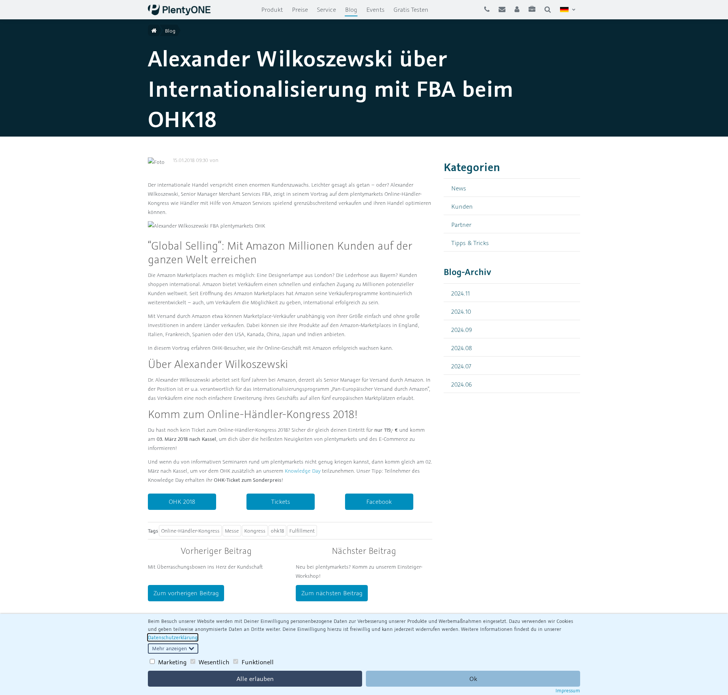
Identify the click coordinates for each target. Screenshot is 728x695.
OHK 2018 (182, 501)
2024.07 (461, 366)
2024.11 (460, 293)
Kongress (254, 530)
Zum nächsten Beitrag (331, 593)
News (458, 188)
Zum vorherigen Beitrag (186, 593)
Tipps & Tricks (470, 243)
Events (375, 9)
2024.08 (461, 348)
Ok (473, 679)
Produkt (272, 9)
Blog (353, 9)
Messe (232, 530)
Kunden (462, 206)
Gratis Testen (411, 9)
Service (326, 9)
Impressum (567, 690)
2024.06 (461, 384)
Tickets (280, 501)
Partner (461, 224)
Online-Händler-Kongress (190, 530)
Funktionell (258, 662)
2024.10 (461, 311)
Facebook (379, 501)
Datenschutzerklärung (173, 637)
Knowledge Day (302, 470)
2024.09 (461, 329)
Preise (300, 9)
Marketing (172, 662)
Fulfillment (302, 530)
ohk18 (277, 530)
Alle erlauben (255, 679)
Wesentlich (214, 662)
